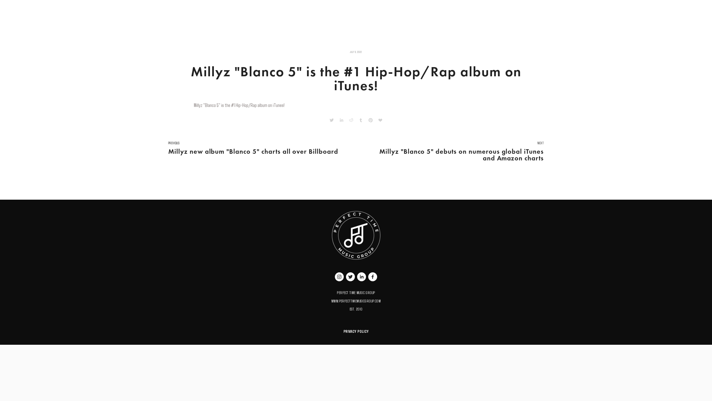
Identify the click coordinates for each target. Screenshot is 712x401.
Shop (203, 9)
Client (217, 9)
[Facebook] (372, 276)
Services (188, 9)
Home (172, 9)
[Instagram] (339, 276)
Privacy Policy (356, 331)
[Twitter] (350, 276)
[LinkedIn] (361, 276)
